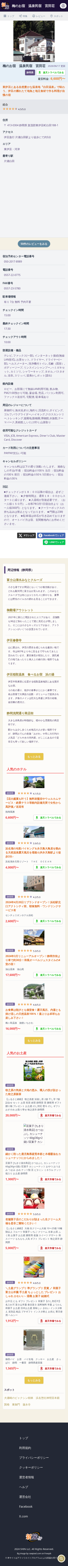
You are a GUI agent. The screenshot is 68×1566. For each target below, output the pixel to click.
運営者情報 (26, 1477)
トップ (23, 1438)
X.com (23, 1516)
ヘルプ (23, 1487)
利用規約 (25, 1448)
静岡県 (30, 72)
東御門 (16, 1404)
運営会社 (25, 1497)
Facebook (26, 1506)
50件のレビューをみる (34, 244)
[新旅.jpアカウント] (63, 7)
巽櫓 (6, 1404)
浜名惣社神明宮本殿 (48, 1398)
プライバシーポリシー (34, 1458)
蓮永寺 (27, 1404)
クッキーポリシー (31, 1467)
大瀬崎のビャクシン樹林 (18, 1398)
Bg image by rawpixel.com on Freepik (34, 1553)
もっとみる (34, 756)
